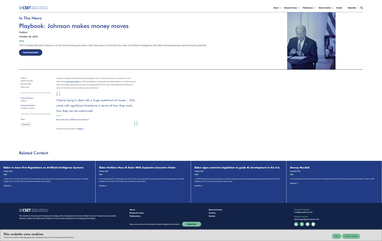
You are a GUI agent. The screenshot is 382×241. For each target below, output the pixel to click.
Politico (80, 129)
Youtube (308, 224)
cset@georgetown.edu (303, 212)
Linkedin (296, 224)
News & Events (215, 210)
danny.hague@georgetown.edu (306, 219)
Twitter (302, 224)
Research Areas (136, 213)
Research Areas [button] (290, 8)
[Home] (32, 7)
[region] (191, 235)
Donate (339, 8)
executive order (73, 81)
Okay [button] (337, 236)
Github (313, 224)
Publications (135, 216)
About (132, 210)
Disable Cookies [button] (351, 236)
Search (360, 8)
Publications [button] (308, 8)
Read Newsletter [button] (30, 52)
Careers (212, 213)
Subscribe (352, 8)
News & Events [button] (325, 8)
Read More (7, 185)
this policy (27, 237)
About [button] (275, 8)
